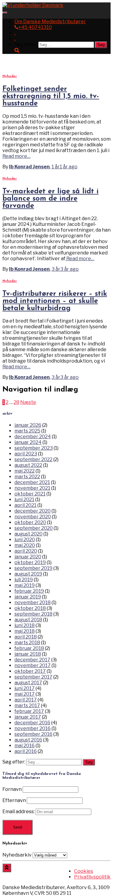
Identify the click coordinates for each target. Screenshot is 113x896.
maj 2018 (24, 631)
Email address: (19, 811)
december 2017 (32, 660)
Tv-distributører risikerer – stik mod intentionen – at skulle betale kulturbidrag (54, 301)
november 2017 (32, 665)
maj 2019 (24, 585)
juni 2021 (24, 499)
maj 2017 (24, 694)
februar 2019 (29, 591)
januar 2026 (27, 425)
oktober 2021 (30, 494)
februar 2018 (29, 648)
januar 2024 (28, 442)
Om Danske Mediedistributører (50, 21)
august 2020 (28, 534)
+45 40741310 (35, 27)
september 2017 (33, 677)
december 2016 (32, 723)
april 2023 (25, 454)
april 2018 (25, 637)
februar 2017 (29, 711)
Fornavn (12, 789)
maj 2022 (24, 471)
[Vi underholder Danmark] (32, 5)
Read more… (16, 156)
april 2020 (25, 551)
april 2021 (25, 505)
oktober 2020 (30, 522)
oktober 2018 (30, 608)
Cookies (83, 871)
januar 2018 (27, 654)
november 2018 (32, 602)
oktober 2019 (30, 562)
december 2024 (32, 436)
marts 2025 (27, 431)
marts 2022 (27, 476)
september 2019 (33, 568)
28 (16, 402)
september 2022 (33, 459)
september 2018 (33, 614)
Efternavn (14, 800)
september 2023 (33, 448)
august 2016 (28, 740)
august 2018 (28, 620)
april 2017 (25, 700)
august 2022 (28, 465)
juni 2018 (24, 625)
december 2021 (32, 482)
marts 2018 (27, 642)
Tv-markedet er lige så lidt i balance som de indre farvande (50, 199)
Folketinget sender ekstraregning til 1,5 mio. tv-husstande (50, 96)
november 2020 (32, 517)
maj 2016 (24, 745)
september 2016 (33, 734)
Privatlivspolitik (92, 877)
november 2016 (32, 728)
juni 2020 (24, 539)
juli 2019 (23, 579)
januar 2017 (27, 717)
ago (64, 167)
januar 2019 (27, 597)
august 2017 (28, 682)
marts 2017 (27, 705)
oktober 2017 (30, 671)
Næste (28, 402)
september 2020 (33, 528)
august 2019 (28, 574)
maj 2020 (24, 545)
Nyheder (9, 76)
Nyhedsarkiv (17, 855)
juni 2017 (24, 688)
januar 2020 (27, 557)
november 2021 (32, 488)
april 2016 (25, 751)
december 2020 (32, 511)
